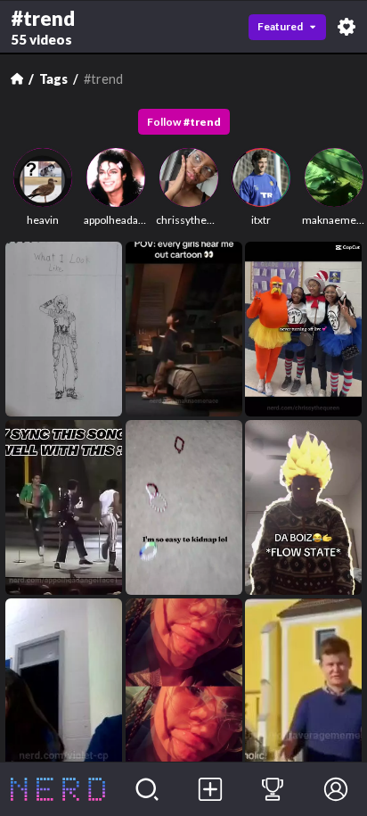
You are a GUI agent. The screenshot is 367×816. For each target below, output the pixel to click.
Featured (280, 26)
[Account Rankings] (273, 789)
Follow (184, 121)
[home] (58, 789)
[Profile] (335, 789)
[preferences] (346, 27)
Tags (53, 79)
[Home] (17, 78)
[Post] (209, 789)
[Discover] (147, 789)
